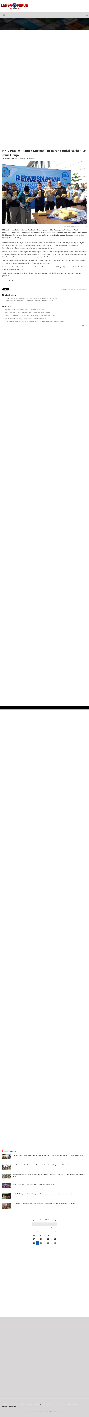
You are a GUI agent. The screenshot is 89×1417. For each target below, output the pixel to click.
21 (48, 1239)
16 (55, 1235)
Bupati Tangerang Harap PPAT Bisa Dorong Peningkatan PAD (33, 1184)
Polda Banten (11, 281)
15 (51, 1235)
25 (37, 1243)
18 (37, 1239)
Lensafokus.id (35, 1411)
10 (34, 1235)
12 (41, 1235)
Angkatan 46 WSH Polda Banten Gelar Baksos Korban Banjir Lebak (24, 310)
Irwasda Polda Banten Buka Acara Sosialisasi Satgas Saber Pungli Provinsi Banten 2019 (31, 298)
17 (34, 1239)
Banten (31, 158)
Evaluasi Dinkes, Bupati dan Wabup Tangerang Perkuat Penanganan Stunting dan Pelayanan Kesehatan (47, 1155)
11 (37, 1235)
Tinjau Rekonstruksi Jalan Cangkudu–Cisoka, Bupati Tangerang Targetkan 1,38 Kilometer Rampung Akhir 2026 (48, 1175)
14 (48, 1235)
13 (44, 1235)
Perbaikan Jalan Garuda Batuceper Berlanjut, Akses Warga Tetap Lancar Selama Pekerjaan (43, 1165)
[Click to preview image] (44, 193)
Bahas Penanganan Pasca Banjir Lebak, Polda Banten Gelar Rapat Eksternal (27, 313)
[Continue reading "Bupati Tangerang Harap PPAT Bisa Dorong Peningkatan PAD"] (6, 1185)
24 (34, 1243)
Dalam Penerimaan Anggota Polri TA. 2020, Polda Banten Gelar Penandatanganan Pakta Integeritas (34, 322)
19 (41, 1239)
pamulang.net (57, 1411)
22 (51, 1239)
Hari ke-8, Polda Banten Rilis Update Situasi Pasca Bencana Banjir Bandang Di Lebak (29, 316)
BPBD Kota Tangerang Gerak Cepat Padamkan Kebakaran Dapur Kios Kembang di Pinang (43, 1203)
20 (44, 1239)
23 (55, 1239)
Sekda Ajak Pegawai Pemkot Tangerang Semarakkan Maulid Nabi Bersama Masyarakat (42, 1194)
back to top (83, 326)
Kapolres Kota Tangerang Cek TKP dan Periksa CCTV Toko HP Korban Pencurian (29, 301)
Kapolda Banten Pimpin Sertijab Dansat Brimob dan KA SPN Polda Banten (26, 319)
